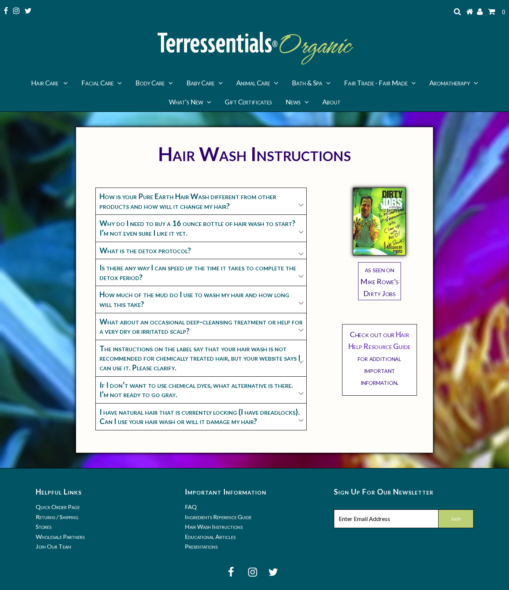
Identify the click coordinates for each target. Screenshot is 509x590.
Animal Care (253, 83)
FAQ (191, 506)
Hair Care (45, 83)
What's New (186, 102)
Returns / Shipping (57, 516)
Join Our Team (53, 546)
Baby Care (200, 83)
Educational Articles (210, 536)
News (293, 102)
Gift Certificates (248, 102)
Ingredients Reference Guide (218, 516)
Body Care (150, 83)
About (331, 102)
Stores (43, 526)
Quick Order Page (58, 506)
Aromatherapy (449, 83)
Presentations (201, 546)
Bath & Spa (307, 83)
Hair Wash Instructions (214, 526)
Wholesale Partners (60, 536)
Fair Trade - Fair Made (376, 83)
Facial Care (97, 83)
